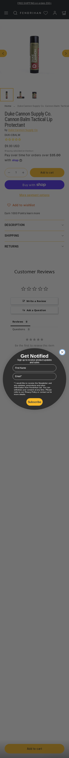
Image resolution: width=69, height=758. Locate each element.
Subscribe (34, 401)
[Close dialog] (62, 352)
